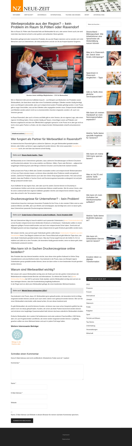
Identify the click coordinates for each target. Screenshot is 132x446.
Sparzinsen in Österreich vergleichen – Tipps (94, 75)
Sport (88, 314)
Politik (88, 307)
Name (13, 383)
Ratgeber (89, 311)
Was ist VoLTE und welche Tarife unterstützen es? (94, 176)
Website (14, 402)
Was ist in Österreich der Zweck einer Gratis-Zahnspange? (95, 54)
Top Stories (90, 322)
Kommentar (15, 363)
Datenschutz (66, 439)
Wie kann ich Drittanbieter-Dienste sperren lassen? (95, 238)
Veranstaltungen (92, 329)
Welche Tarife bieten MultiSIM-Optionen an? (95, 218)
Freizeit (88, 292)
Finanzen (89, 288)
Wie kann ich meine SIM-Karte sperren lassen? (94, 156)
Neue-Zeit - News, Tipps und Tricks (66, 6)
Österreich (89, 303)
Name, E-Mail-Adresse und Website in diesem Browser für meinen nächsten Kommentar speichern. (45, 415)
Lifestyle (89, 299)
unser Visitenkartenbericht (73, 220)
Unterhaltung (90, 326)
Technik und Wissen (93, 318)
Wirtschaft (89, 333)
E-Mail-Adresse (17, 393)
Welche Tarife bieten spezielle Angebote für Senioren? (95, 135)
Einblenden (28, 133)
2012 (88, 284)
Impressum (66, 434)
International (90, 296)
